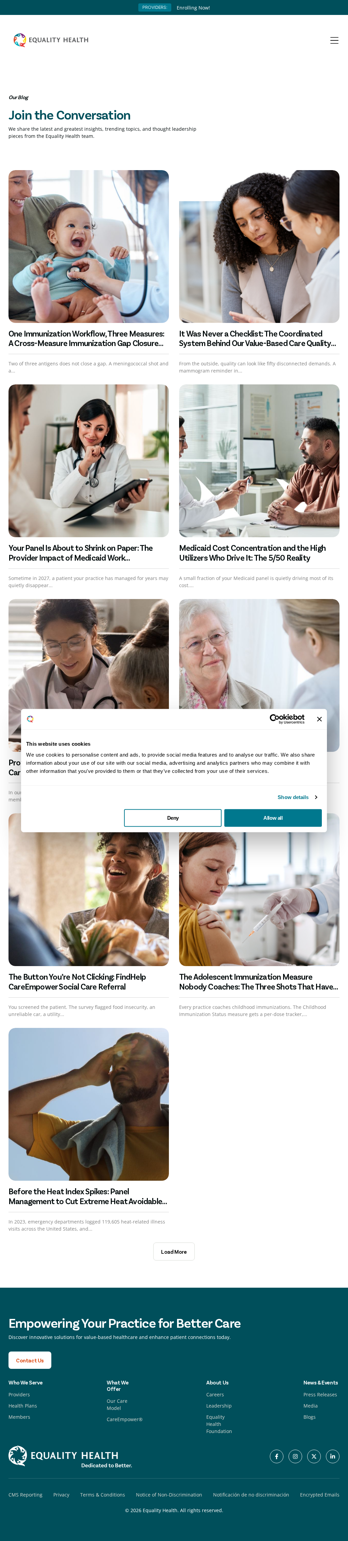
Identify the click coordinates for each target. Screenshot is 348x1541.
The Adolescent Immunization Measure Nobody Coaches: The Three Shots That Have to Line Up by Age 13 (256, 986)
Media (310, 1405)
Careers (215, 1394)
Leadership (219, 1405)
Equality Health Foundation (219, 1424)
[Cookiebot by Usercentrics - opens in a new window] (274, 719)
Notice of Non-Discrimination (169, 1494)
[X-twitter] (314, 1456)
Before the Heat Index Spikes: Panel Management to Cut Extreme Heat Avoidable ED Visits (85, 1201)
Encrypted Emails (320, 1494)
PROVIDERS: (154, 7)
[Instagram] (295, 1456)
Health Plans (22, 1405)
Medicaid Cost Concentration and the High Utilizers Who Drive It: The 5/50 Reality (252, 552)
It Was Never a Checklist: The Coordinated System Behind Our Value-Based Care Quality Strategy (255, 343)
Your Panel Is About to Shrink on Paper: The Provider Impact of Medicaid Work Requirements (80, 557)
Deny (173, 817)
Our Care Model (117, 1404)
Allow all (272, 817)
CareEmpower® (125, 1419)
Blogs (309, 1417)
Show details (293, 797)
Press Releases (320, 1394)
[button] (173, 1252)
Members (19, 1417)
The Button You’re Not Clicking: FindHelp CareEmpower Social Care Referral (77, 981)
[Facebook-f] (276, 1456)
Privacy (61, 1494)
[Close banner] (319, 719)
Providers (19, 1394)
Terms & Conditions (102, 1494)
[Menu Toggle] (334, 40)
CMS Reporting (25, 1494)
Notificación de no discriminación (251, 1494)
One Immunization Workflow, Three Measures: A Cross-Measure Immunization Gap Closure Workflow (86, 343)
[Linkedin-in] (333, 1456)
